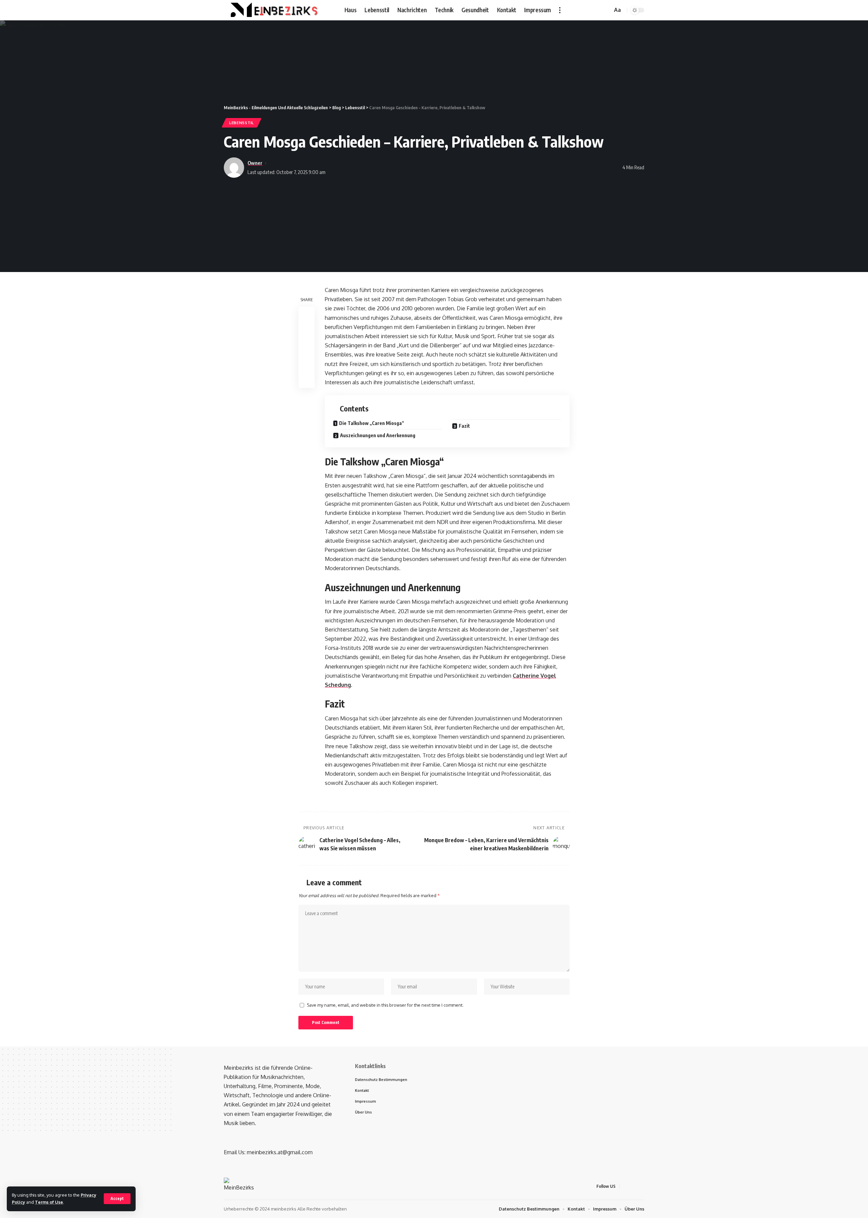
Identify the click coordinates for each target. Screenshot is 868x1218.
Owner (255, 163)
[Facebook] (581, 10)
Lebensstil (241, 122)
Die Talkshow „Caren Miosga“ (371, 423)
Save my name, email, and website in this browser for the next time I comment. (385, 1005)
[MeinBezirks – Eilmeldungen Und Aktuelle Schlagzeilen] (240, 1186)
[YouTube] (596, 10)
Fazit (464, 426)
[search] (606, 10)
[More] (306, 380)
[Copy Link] (306, 348)
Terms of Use (49, 1202)
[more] (560, 10)
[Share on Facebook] (306, 315)
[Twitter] (589, 10)
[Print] (306, 364)
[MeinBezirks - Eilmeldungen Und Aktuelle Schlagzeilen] (273, 10)
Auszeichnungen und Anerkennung (377, 435)
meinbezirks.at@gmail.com (280, 1152)
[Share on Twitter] (306, 331)
